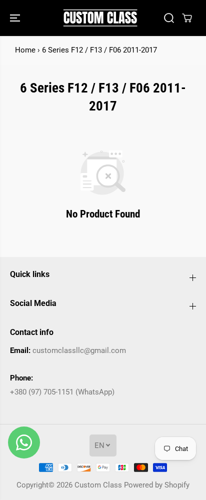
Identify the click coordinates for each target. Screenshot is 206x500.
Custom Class (98, 485)
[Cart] (187, 18)
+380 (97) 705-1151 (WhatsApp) (62, 392)
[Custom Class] (100, 18)
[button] (16, 18)
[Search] (169, 18)
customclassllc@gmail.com (79, 350)
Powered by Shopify (157, 485)
